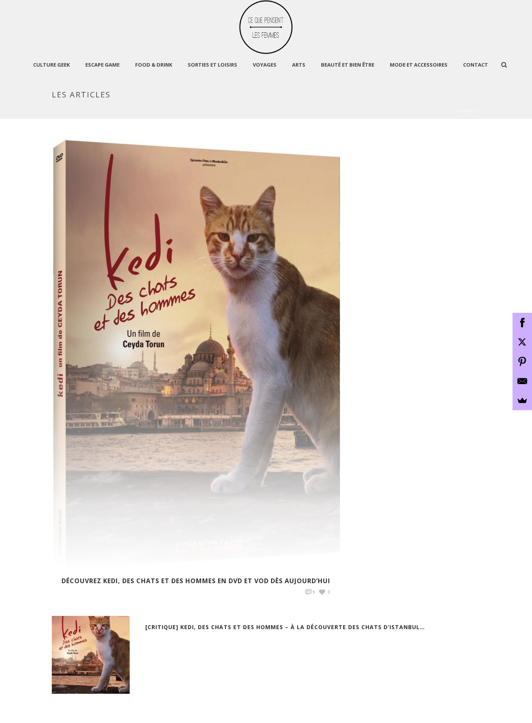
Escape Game (102, 64)
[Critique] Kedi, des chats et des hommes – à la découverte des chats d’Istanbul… (285, 627)
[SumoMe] (522, 400)
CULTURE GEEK (51, 64)
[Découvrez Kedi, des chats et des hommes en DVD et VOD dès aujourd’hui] (196, 353)
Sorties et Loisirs (212, 64)
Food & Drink (153, 64)
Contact (475, 64)
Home (465, 111)
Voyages (265, 64)
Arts (298, 64)
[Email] (522, 381)
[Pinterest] (522, 361)
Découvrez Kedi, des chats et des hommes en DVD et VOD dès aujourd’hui (196, 581)
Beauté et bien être (347, 64)
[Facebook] (522, 322)
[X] (522, 342)
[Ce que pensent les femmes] (266, 27)
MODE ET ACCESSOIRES (418, 64)
